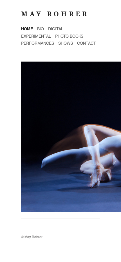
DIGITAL (55, 28)
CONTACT (86, 43)
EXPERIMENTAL (36, 36)
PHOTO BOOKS (69, 36)
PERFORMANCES (37, 43)
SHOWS (65, 43)
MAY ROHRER (55, 14)
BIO (40, 28)
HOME (27, 28)
